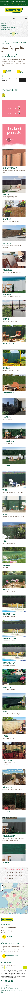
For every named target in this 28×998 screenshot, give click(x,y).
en (25, 4)
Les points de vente (14, 1)
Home (2, 23)
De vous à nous (5, 985)
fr (21, 4)
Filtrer (12, 139)
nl (23, 4)
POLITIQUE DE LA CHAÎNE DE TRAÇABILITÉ (12, 990)
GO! (25, 968)
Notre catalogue (23, 1)
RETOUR (17, 33)
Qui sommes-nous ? (4, 1)
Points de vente (8, 71)
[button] (21, 80)
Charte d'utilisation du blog (9, 988)
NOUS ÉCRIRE (21, 71)
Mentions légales (6, 987)
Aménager (4, 25)
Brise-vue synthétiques (7, 27)
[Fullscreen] (2, 890)
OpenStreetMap (20, 913)
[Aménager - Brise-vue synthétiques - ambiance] (14, 80)
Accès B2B (6, 4)
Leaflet (10, 913)
